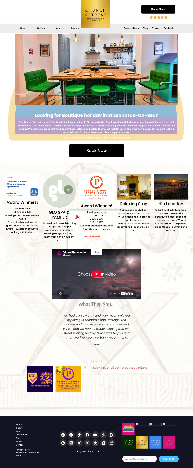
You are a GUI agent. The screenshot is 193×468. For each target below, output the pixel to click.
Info (58, 28)
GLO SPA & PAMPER (59, 215)
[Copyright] (63, 443)
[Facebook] (87, 435)
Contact (168, 28)
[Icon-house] (111, 443)
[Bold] (111, 435)
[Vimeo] (71, 443)
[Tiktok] (79, 435)
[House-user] (103, 443)
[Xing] (79, 443)
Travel (155, 28)
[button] (158, 9)
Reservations (131, 28)
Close (97, 252)
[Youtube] (95, 435)
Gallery (41, 28)
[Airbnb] (103, 435)
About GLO (21, 455)
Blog (145, 28)
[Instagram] (63, 435)
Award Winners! (22, 202)
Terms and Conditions (27, 452)
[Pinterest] (71, 435)
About (22, 28)
